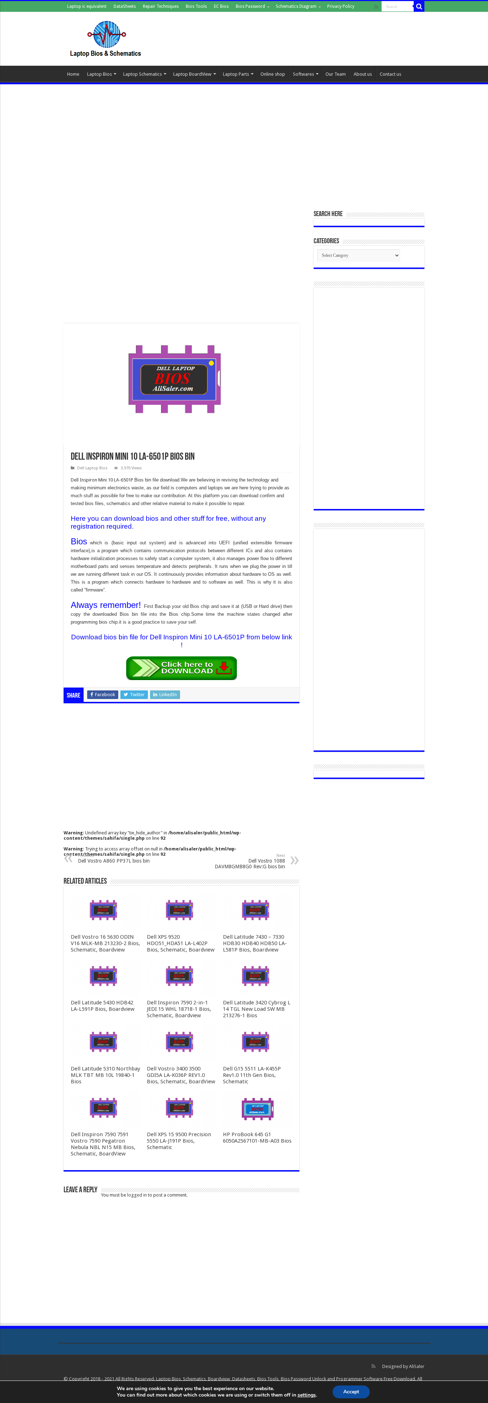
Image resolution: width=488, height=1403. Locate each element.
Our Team (335, 74)
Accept (351, 1391)
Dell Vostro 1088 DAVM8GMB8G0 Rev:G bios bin (250, 861)
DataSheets (125, 6)
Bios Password (250, 6)
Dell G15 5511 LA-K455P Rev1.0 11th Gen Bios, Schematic (252, 1075)
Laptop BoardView (192, 74)
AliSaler (416, 1366)
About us (363, 74)
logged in (137, 1195)
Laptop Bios (99, 74)
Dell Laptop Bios (92, 468)
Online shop (272, 74)
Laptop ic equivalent (86, 6)
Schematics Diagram (296, 6)
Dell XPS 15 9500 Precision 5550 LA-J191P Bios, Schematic (179, 1140)
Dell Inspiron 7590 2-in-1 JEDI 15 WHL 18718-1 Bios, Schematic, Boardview (179, 1009)
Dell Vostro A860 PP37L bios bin (114, 858)
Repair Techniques (161, 6)
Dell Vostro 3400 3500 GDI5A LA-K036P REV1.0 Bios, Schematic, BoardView (181, 1075)
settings (307, 1395)
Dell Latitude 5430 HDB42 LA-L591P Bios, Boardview (102, 1005)
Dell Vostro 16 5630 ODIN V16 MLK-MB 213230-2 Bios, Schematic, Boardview (105, 943)
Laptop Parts (236, 74)
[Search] (419, 6)
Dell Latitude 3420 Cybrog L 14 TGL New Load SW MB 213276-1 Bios (256, 1009)
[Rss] (376, 7)
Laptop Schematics (142, 74)
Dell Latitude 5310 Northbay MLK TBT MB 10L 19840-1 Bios (105, 1075)
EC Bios (221, 6)
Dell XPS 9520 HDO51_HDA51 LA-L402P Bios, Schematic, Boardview (180, 943)
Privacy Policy (340, 6)
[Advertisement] (244, 143)
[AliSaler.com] (106, 37)
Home (73, 74)
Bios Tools (196, 6)
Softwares (303, 74)
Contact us (390, 74)
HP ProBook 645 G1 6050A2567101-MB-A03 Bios (257, 1137)
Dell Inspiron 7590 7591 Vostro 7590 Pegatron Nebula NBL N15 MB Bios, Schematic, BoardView (103, 1144)
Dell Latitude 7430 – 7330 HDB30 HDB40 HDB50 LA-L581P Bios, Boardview (255, 943)
